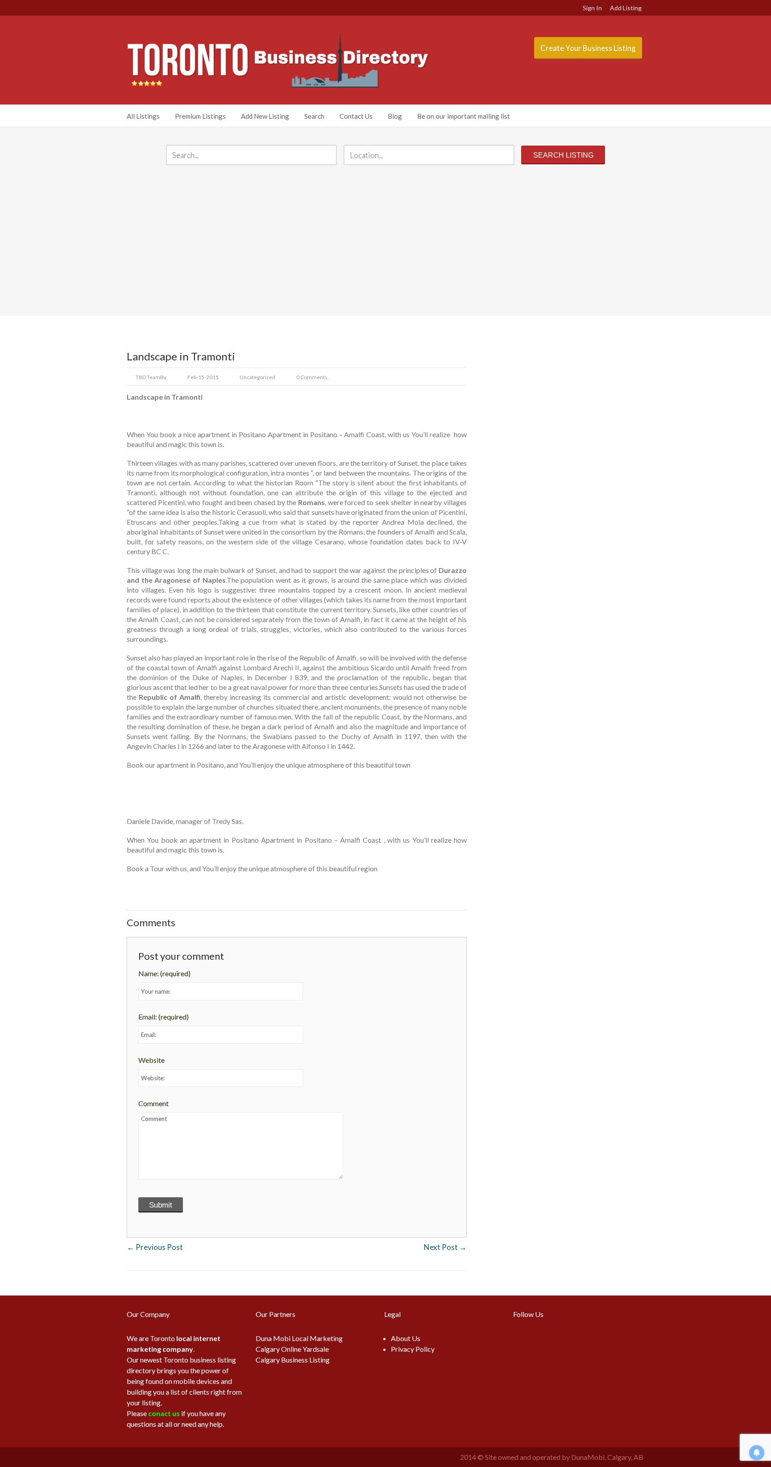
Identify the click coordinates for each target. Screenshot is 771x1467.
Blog (395, 116)
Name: (164, 973)
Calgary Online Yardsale (292, 1349)
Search (314, 116)
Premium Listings (200, 116)
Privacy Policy (413, 1349)
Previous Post (155, 1247)
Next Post (445, 1247)
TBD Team (148, 377)
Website (151, 1060)
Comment (153, 1103)
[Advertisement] (385, 241)
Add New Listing (265, 116)
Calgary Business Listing (293, 1359)
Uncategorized (257, 377)
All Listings (143, 116)
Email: (163, 1016)
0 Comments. (312, 377)
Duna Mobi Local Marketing (299, 1338)
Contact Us (356, 116)
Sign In (592, 8)
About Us (405, 1338)
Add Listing (626, 8)
